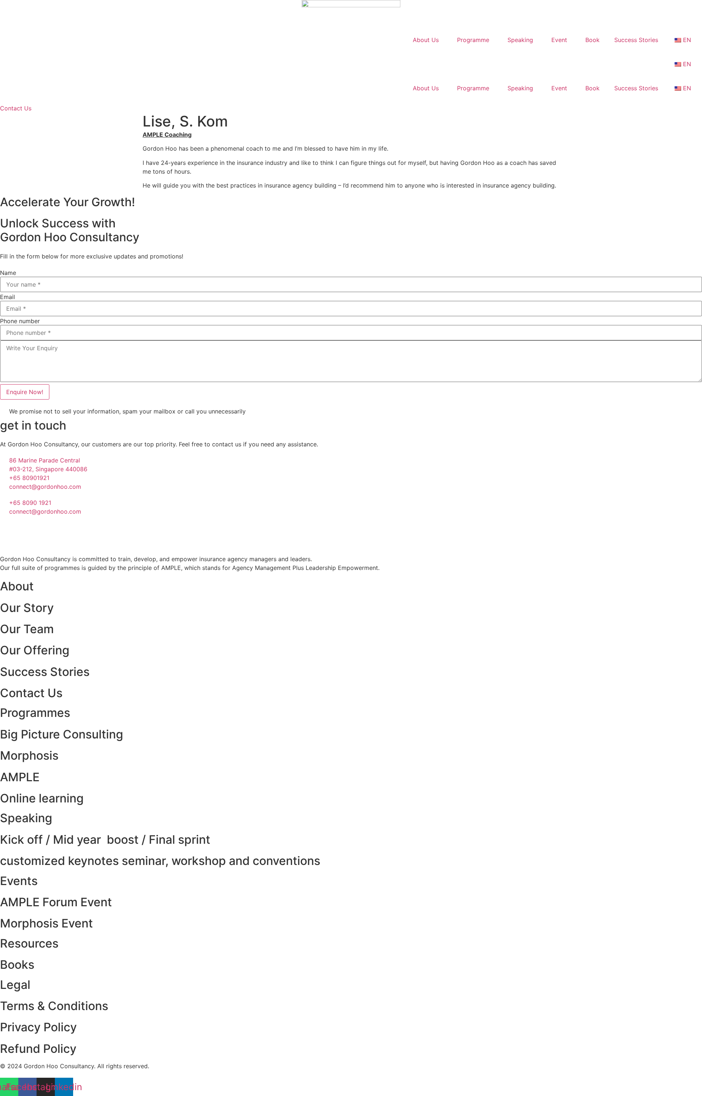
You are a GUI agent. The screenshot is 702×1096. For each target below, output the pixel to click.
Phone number (20, 321)
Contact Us (31, 693)
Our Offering (34, 650)
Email (7, 297)
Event (559, 40)
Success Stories (636, 40)
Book (592, 40)
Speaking (520, 40)
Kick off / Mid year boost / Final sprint (105, 839)
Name (8, 273)
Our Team (27, 629)
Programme (473, 40)
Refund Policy (38, 1049)
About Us (426, 40)
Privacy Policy (38, 1027)
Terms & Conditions (54, 1006)
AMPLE (19, 777)
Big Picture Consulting (61, 734)
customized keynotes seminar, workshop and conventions (160, 861)
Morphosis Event (46, 923)
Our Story (27, 608)
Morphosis (29, 755)
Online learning (42, 798)
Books (17, 964)
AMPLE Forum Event (56, 902)
